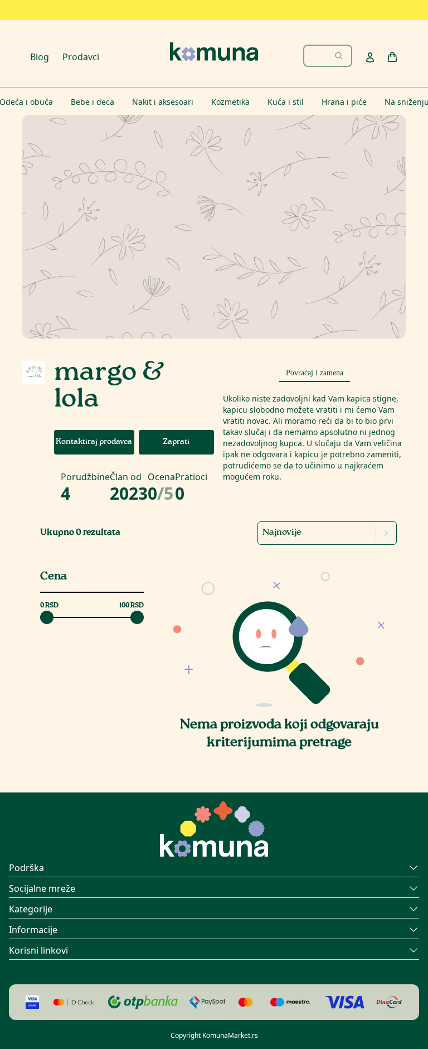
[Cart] (392, 56)
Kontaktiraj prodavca (94, 442)
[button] (279, 636)
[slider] (47, 617)
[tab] (314, 371)
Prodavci (80, 57)
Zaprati (176, 442)
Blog (39, 57)
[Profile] (370, 57)
